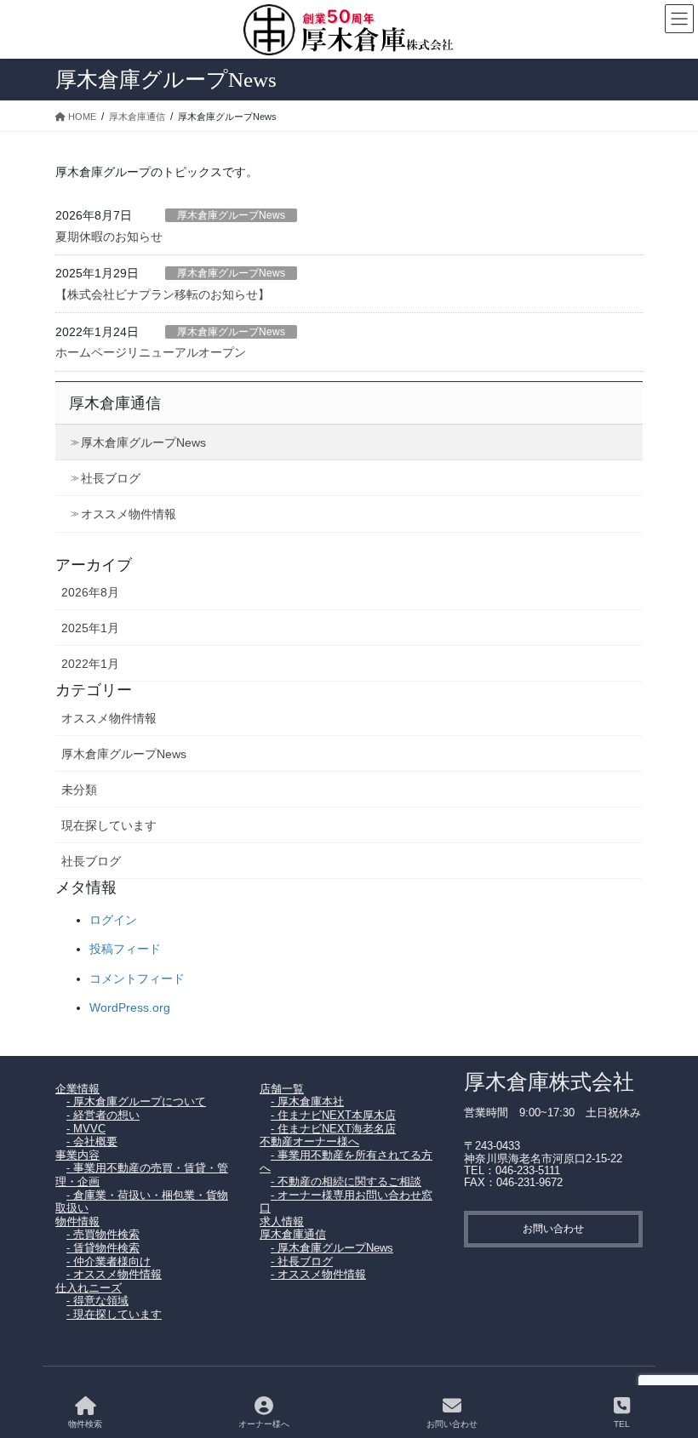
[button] (553, 1229)
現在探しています (109, 825)
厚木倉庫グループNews (231, 215)
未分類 (79, 789)
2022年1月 (90, 663)
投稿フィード (125, 949)
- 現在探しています (114, 1314)
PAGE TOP (671, 1361)
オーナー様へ (263, 1424)
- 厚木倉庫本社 (307, 1101)
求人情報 (282, 1221)
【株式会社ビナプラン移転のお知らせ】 (162, 294)
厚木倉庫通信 (115, 403)
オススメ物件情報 (128, 514)
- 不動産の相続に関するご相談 (346, 1181)
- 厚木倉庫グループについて (136, 1101)
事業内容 (77, 1155)
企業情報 (77, 1088)
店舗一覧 (282, 1088)
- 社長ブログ (302, 1261)
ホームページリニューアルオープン (150, 352)
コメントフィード (137, 978)
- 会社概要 (91, 1141)
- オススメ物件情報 (114, 1274)
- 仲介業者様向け (108, 1261)
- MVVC (86, 1128)
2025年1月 (90, 628)
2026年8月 (90, 592)
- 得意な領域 (97, 1300)
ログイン (113, 920)
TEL (622, 1424)
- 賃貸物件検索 (103, 1247)
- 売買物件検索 (103, 1234)
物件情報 (77, 1221)
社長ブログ (110, 478)
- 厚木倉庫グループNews (332, 1247)
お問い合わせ (452, 1424)
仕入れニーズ (88, 1287)
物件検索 (85, 1424)
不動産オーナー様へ (309, 1141)
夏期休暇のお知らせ (109, 236)
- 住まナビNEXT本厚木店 (333, 1115)
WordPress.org (129, 1007)
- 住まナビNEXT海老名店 (333, 1128)
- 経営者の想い (103, 1115)
